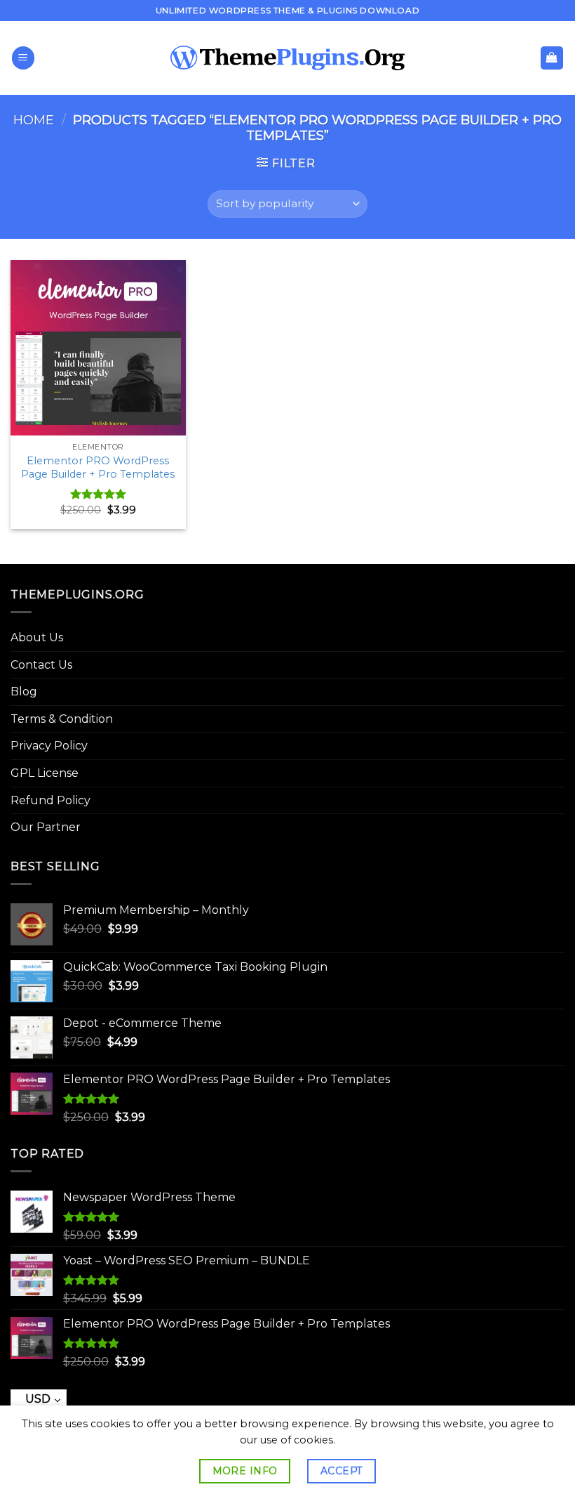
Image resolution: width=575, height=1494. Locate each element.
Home (33, 120)
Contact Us (41, 664)
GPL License (45, 773)
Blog (24, 691)
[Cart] (552, 58)
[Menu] (23, 58)
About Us (37, 637)
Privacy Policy (49, 745)
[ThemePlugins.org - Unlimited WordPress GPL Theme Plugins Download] (287, 58)
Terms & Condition (62, 719)
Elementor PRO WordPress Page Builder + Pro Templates (98, 467)
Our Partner (46, 827)
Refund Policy (50, 800)
